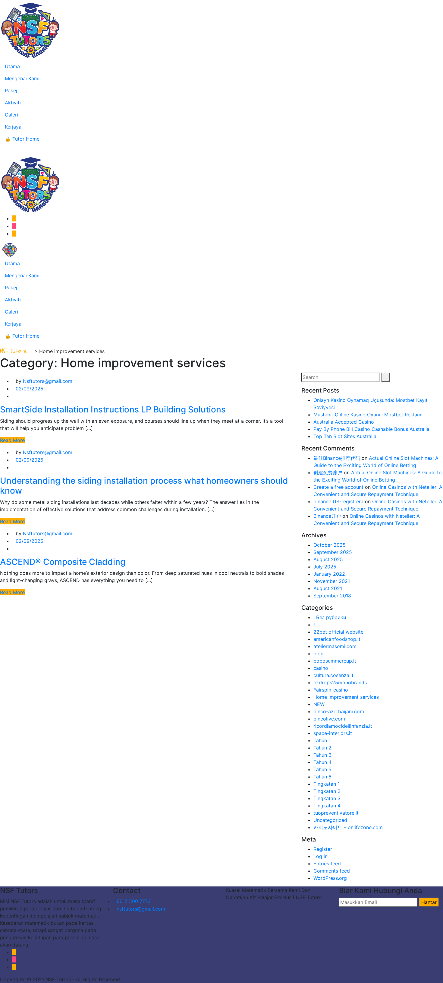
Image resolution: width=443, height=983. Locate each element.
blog (318, 654)
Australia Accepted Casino (343, 422)
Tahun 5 (322, 769)
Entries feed (327, 864)
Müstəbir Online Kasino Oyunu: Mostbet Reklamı (368, 415)
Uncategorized (330, 820)
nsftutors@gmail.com (141, 909)
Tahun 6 (322, 777)
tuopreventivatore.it (336, 813)
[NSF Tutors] (9, 249)
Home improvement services (346, 697)
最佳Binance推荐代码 (336, 458)
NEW (319, 704)
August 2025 (328, 559)
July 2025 (324, 567)
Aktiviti (13, 103)
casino (320, 668)
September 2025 (332, 552)
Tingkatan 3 (327, 798)
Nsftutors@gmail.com (47, 381)
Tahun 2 (322, 748)
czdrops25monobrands (340, 682)
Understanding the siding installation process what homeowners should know (144, 486)
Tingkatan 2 (327, 791)
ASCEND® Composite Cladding (62, 562)
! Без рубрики (329, 617)
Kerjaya (13, 127)
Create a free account (338, 487)
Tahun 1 (322, 740)
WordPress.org (330, 878)
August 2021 (327, 588)
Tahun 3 (322, 755)
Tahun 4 (322, 762)
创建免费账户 (327, 472)
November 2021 (331, 581)
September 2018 (332, 596)
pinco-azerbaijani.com (338, 711)
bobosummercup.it (334, 661)
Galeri (11, 115)
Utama (12, 66)
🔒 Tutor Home (22, 139)
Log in (320, 856)
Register (322, 849)
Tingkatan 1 (326, 784)
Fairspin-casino (330, 690)
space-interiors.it (332, 733)
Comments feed (331, 871)
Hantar (429, 902)
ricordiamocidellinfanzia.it (342, 726)
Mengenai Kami (22, 78)
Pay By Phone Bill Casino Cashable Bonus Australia (371, 429)
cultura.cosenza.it (333, 675)
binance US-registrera (338, 501)
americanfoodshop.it (336, 639)
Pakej (11, 90)
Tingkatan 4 (327, 806)
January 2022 (329, 574)
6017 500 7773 (134, 901)
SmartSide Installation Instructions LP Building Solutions (113, 409)
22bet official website (338, 632)
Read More (12, 440)
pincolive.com (329, 719)
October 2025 (329, 545)
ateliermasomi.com (335, 646)
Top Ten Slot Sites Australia (344, 436)
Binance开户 (327, 516)
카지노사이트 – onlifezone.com (348, 827)
